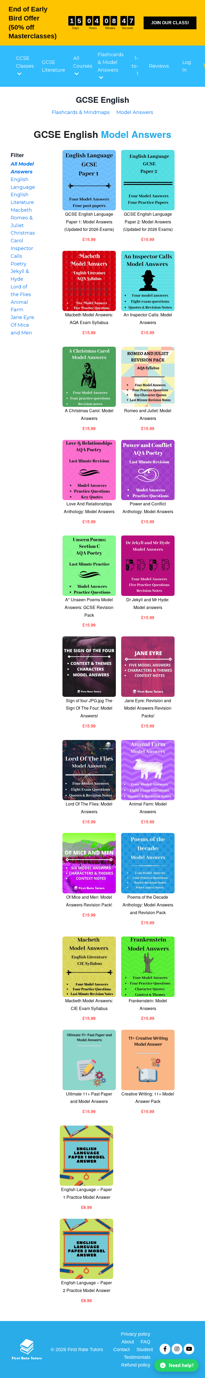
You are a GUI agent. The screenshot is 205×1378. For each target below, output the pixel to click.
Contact (121, 1349)
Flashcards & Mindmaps (81, 112)
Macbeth (21, 210)
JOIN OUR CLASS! (170, 23)
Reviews (159, 66)
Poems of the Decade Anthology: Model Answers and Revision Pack (148, 904)
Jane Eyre (22, 317)
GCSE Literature (53, 66)
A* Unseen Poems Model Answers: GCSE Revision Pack (89, 607)
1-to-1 (135, 66)
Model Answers (134, 112)
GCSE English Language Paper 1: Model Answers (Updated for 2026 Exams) (89, 221)
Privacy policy (135, 1334)
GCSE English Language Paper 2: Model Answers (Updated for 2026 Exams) (148, 221)
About (127, 1341)
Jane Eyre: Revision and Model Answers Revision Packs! (147, 708)
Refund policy (135, 1365)
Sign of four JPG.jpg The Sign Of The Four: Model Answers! (89, 708)
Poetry (18, 264)
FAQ (145, 1341)
